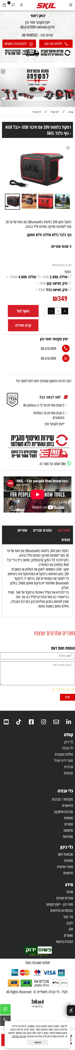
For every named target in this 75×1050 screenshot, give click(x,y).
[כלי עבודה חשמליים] (46, 5)
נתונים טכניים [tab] (42, 530)
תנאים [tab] (66, 539)
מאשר (37, 1042)
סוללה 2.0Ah (53, 276)
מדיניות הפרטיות (19, 1036)
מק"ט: (68, 265)
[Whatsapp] (5, 1010)
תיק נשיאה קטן (52, 283)
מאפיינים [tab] (64, 530)
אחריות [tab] (22, 530)
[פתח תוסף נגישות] (71, 1010)
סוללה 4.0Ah (21, 276)
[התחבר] (21, 5)
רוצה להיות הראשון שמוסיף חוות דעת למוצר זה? (43, 381)
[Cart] (4, 5)
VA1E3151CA (58, 265)
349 (62, 298)
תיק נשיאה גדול (51, 289)
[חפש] (13, 5)
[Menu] (71, 5)
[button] (8, 169)
